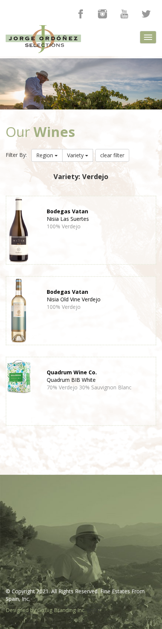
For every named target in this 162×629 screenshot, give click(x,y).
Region (45, 155)
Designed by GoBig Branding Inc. (46, 610)
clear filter (112, 155)
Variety (76, 155)
